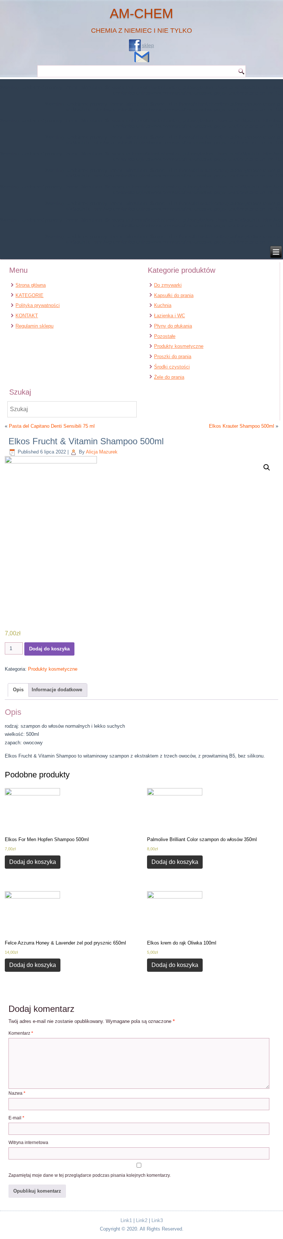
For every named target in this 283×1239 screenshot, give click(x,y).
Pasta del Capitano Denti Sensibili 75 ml (52, 426)
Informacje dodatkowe (57, 689)
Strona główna (30, 285)
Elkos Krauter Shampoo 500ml (241, 426)
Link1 (126, 1220)
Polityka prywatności (37, 305)
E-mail (16, 1117)
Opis (18, 689)
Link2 (141, 1220)
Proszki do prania (172, 356)
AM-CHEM (141, 13)
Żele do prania (169, 377)
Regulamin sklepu (34, 326)
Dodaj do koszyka (49, 649)
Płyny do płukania (173, 326)
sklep (148, 45)
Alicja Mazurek (102, 452)
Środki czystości (172, 367)
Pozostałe (164, 336)
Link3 (157, 1220)
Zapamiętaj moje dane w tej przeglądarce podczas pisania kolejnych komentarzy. (89, 1175)
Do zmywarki (168, 285)
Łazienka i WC (169, 315)
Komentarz (20, 1033)
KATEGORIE (29, 295)
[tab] (18, 690)
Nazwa (16, 1093)
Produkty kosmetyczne (178, 346)
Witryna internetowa (28, 1142)
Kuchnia (162, 305)
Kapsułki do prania (173, 295)
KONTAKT (26, 315)
